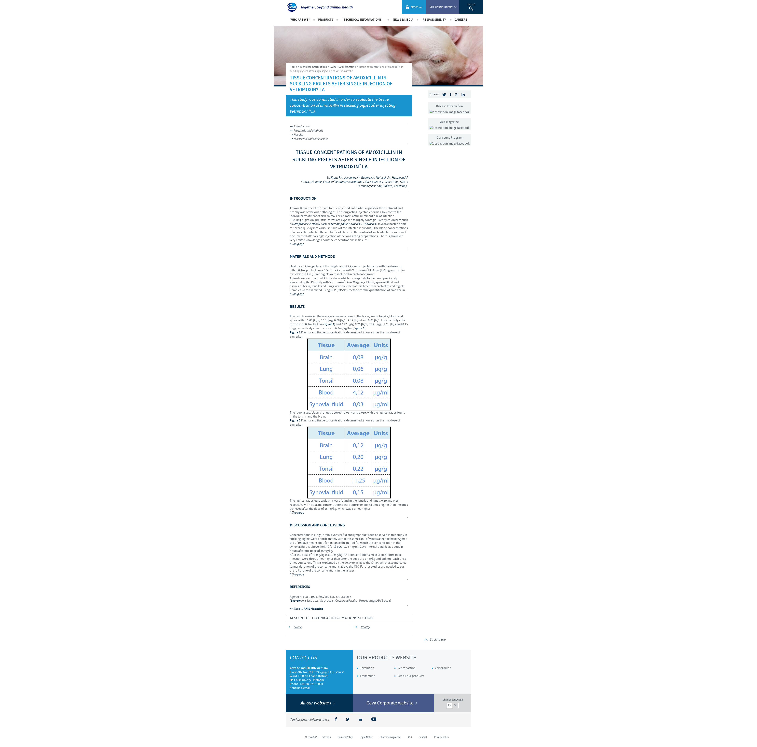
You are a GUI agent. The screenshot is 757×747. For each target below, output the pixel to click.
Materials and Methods (308, 131)
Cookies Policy (345, 737)
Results (298, 135)
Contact (423, 737)
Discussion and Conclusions (311, 139)
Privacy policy (441, 737)
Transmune (367, 676)
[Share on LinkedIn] (463, 94)
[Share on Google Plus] (457, 94)
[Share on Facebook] (450, 94)
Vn (455, 705)
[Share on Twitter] (444, 94)
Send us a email (300, 688)
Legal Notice (366, 737)
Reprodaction (406, 668)
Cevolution (367, 668)
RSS (409, 737)
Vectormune (443, 668)
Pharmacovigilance (390, 737)
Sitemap (326, 737)
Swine (298, 627)
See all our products (410, 676)
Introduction (302, 126)
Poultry (365, 627)
